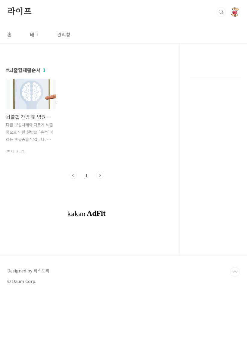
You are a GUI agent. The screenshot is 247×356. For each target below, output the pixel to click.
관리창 (63, 34)
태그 (34, 34)
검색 (221, 12)
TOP (235, 272)
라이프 (19, 12)
